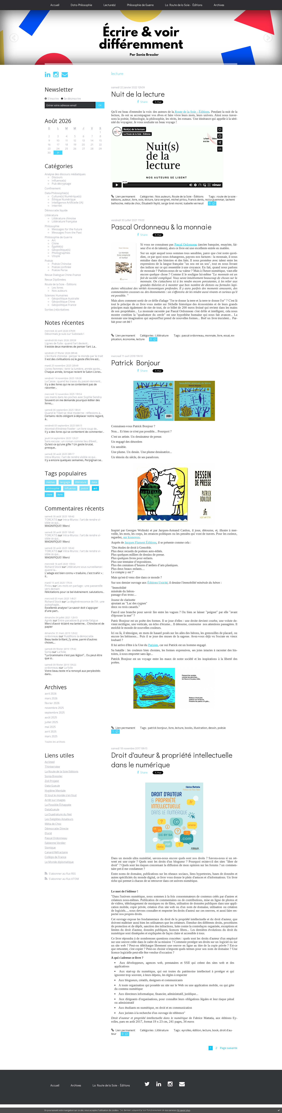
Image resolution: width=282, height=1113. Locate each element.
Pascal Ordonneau (56, 838)
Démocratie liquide (56, 210)
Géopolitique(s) (61, 249)
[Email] (65, 74)
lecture (149, 199)
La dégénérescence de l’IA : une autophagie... (74, 603)
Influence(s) (59, 180)
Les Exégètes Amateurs (59, 819)
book (215, 1030)
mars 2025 (51, 736)
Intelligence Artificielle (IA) (67, 202)
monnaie (210, 335)
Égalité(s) (57, 246)
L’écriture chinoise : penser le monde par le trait (74, 356)
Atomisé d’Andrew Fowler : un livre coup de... (71, 428)
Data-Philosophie (81, 5)
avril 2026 (50, 693)
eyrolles (186, 1030)
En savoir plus (183, 1110)
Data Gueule (52, 785)
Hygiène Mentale (55, 790)
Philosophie (52, 226)
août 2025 (51, 717)
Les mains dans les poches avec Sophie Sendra (73, 397)
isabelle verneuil (194, 203)
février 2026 (52, 703)
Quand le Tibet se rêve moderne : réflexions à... (73, 413)
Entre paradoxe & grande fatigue (78, 620)
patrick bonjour (157, 728)
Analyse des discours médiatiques (65, 174)
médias (50, 482)
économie (129, 339)
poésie (84, 488)
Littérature (51, 215)
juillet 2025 (51, 722)
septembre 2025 (55, 712)
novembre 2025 (54, 707)
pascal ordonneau (193, 335)
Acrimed (50, 762)
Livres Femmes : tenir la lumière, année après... (73, 369)
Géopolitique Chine (63, 301)
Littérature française (64, 221)
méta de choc (132, 203)
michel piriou (179, 199)
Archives (219, 5)
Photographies (61, 253)
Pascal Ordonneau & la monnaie (161, 226)
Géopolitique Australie (65, 298)
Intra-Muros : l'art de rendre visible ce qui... (71, 457)
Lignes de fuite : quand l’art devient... (67, 343)
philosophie (52, 488)
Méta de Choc (53, 824)
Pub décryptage (61, 183)
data (94, 482)
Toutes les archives (55, 742)
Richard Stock (53, 567)
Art (53, 240)
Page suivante (228, 1048)
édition (197, 1030)
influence (70, 488)
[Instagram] (56, 74)
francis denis (196, 199)
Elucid (48, 833)
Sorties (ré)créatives (57, 309)
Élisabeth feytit (151, 203)
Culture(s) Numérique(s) (66, 196)
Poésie (49, 260)
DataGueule (52, 809)
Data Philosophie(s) (57, 193)
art (95, 488)
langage (65, 482)
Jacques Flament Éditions (140, 542)
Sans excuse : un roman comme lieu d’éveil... (71, 441)
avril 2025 (50, 731)
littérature (80, 482)
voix (140, 199)
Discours (57, 177)
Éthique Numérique (64, 199)
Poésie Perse (60, 270)
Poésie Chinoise (61, 263)
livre (60, 494)
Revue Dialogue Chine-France (63, 274)
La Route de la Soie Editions (61, 771)
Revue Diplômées (55, 279)
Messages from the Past (67, 232)
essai (227, 335)
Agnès (48, 620)
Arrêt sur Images (55, 800)
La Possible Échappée (58, 805)
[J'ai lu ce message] (278, 1110)
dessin (212, 728)
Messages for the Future (67, 229)
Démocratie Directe (56, 828)
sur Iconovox (131, 537)
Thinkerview (52, 766)
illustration (200, 728)
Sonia (48, 652)
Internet (57, 205)
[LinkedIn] (47, 74)
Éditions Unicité (157, 582)
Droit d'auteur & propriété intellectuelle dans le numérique (171, 759)
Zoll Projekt (52, 781)
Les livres (57, 287)
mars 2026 (51, 698)
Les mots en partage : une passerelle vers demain (73, 587)
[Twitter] (147, 1084)
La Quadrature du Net (58, 814)
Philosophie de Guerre (140, 5)
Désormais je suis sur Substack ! (64, 334)
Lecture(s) (109, 5)
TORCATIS (51, 519)
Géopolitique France (64, 304)
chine (49, 494)
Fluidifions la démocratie (78, 636)
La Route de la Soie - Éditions (183, 5)
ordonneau (51, 636)
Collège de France (55, 857)
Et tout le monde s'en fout (61, 795)
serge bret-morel (171, 203)
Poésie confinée (61, 267)
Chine (55, 243)
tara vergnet (162, 199)
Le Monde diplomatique (59, 862)
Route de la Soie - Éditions (60, 284)
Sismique (50, 847)
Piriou (48, 586)
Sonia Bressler (54, 776)
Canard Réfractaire (56, 852)
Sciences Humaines (56, 295)
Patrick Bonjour (135, 362)
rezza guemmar (214, 199)
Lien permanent (125, 196)
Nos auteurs (59, 290)
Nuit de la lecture (138, 94)
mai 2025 (50, 726)
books (188, 728)
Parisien (153, 645)
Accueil (54, 5)
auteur (126, 199)
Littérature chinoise (64, 218)
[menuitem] (55, 5)
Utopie (56, 256)
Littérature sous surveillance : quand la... (74, 568)
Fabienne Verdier (55, 843)
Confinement (53, 188)
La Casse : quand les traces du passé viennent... (73, 381)
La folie (61, 652)
